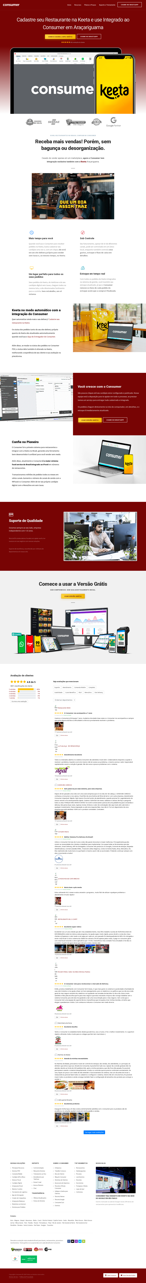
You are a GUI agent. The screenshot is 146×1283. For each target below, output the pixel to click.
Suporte (57, 687)
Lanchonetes (80, 1177)
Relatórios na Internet (19, 1204)
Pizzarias (79, 1174)
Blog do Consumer (60, 1177)
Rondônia (13, 1225)
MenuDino (88, 692)
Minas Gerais (19, 1223)
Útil (57, 735)
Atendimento (67, 687)
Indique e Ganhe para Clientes (61, 1192)
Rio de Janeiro (56, 1223)
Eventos (57, 1205)
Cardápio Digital (17, 1183)
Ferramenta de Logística (19, 1192)
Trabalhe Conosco (60, 1171)
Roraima (19, 1225)
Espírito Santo (57, 1220)
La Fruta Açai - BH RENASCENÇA (69, 746)
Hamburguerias (81, 1171)
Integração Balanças (18, 1201)
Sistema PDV (16, 1171)
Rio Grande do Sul (81, 1223)
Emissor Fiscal (16, 1180)
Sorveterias (79, 1183)
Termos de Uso (13, 1277)
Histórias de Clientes (61, 1180)
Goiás (65, 1220)
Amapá (22, 1220)
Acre (11, 1220)
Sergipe (43, 1225)
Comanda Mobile (80, 687)
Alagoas (16, 1220)
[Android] (83, 1241)
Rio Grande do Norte (68, 1223)
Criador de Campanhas (19, 1198)
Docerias (79, 1180)
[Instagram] (76, 1241)
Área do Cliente (59, 1174)
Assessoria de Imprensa (62, 1183)
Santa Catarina (28, 1225)
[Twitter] (80, 1241)
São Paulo (37, 1225)
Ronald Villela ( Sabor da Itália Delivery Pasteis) (74, 972)
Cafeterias (79, 1192)
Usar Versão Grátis (129, 1275)
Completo (92, 687)
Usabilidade (58, 692)
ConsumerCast (59, 1202)
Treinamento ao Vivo (39, 1174)
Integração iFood (17, 1186)
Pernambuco (43, 1223)
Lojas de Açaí (80, 1189)
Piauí (49, 1223)
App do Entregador (18, 1195)
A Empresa (58, 1168)
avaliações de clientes (77, 42)
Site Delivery (99, 692)
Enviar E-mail (37, 1182)
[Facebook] (69, 1241)
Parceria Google (59, 1199)
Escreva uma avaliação (19, 701)
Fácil (80, 692)
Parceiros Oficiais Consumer (60, 1187)
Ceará (39, 1220)
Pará (25, 1223)
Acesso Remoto (38, 1185)
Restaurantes (80, 1168)
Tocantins (50, 1225)
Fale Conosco (111, 1275)
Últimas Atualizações (39, 1198)
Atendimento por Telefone (38, 1178)
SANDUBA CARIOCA (65, 785)
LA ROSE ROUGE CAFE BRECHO (68, 879)
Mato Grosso (79, 1220)
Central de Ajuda (38, 1168)
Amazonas (29, 1220)
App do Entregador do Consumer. (41, 336)
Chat (34, 1188)
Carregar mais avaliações (94, 1132)
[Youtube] (72, 1241)
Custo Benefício (70, 692)
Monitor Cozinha (17, 1189)
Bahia (35, 1220)
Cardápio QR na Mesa (18, 1177)
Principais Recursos (18, 1168)
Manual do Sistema (39, 1171)
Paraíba (30, 1223)
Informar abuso (64, 735)
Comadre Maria (63, 832)
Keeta (83, 161)
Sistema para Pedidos (18, 1207)
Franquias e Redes (82, 1186)
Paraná (36, 1223)
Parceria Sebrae (59, 1196)
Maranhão (71, 1220)
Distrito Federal (47, 1220)
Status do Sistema (39, 1201)
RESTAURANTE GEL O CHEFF (67, 919)
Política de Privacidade (26, 1277)
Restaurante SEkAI (64, 708)
